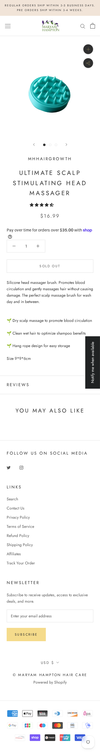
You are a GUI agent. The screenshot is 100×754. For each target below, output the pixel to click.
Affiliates (14, 554)
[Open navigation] (8, 26)
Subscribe (26, 634)
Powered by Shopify (50, 682)
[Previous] (34, 144)
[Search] (82, 26)
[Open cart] (92, 26)
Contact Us (15, 508)
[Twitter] (9, 467)
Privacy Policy (18, 517)
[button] (42, 205)
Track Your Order (21, 563)
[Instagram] (21, 467)
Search (12, 499)
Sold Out (49, 266)
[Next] (66, 144)
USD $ (47, 662)
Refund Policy (18, 535)
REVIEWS (18, 385)
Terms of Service (20, 526)
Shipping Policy (20, 544)
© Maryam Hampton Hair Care (50, 674)
